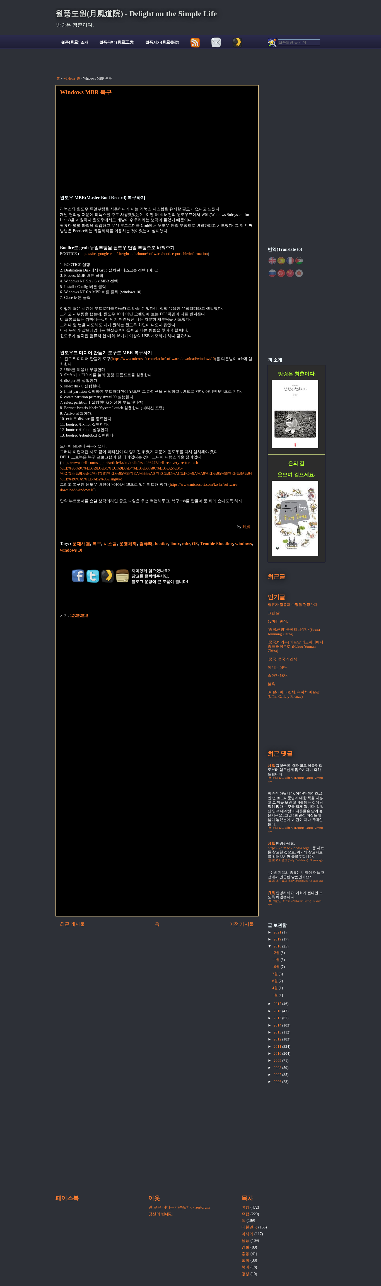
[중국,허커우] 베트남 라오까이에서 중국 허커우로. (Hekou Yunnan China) (295, 646)
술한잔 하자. (278, 675)
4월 (275, 988)
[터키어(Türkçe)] (281, 273)
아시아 (247, 1234)
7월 (275, 974)
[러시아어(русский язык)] (272, 273)
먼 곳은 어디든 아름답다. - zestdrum (179, 1207)
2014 (278, 1025)
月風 (246, 527)
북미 (245, 1267)
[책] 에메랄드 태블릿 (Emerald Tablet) (290, 777)
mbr (186, 543)
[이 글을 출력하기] (122, 576)
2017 (278, 1004)
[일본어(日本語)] (299, 273)
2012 (278, 1039)
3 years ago (316, 860)
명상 (245, 1274)
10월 (276, 966)
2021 (278, 932)
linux (175, 543)
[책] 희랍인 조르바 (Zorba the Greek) (289, 900)
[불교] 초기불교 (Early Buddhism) (288, 860)
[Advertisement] (157, 150)
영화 (245, 1247)
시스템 (110, 543)
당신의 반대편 (160, 1214)
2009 (278, 1060)
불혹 (271, 684)
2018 (278, 946)
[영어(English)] (272, 260)
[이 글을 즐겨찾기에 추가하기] (107, 576)
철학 (245, 1260)
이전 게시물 (241, 924)
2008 (278, 1068)
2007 (278, 1075)
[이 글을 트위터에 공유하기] (93, 576)
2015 (278, 1018)
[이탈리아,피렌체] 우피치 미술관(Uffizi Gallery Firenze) (294, 694)
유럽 (245, 1214)
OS (195, 543)
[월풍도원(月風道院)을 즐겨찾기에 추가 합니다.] (237, 42)
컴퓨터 (146, 543)
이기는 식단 (277, 667)
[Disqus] (157, 688)
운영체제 (128, 543)
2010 (278, 1053)
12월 (276, 953)
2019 (278, 939)
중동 (245, 1254)
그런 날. (274, 613)
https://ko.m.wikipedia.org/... (290, 848)
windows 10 (71, 78)
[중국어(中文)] (290, 273)
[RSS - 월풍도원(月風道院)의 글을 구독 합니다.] (195, 42)
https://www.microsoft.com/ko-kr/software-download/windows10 (163, 359)
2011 (278, 1046)
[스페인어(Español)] (281, 260)
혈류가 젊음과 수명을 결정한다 (292, 604)
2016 (278, 1011)
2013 (278, 1032)
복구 (96, 543)
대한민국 (249, 1227)
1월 (275, 995)
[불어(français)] (290, 260)
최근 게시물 (72, 924)
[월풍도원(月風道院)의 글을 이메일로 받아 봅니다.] (216, 42)
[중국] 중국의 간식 (282, 659)
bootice (161, 543)
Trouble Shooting (216, 543)
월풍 (245, 1241)
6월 (275, 981)
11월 (276, 960)
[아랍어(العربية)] (299, 260)
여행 (245, 1207)
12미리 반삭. (278, 621)
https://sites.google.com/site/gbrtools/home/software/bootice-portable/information (143, 254)
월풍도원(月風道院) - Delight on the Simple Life (136, 13)
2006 (278, 1082)
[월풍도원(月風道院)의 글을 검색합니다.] (293, 42)
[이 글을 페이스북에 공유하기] (78, 576)
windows (243, 543)
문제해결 (81, 543)
